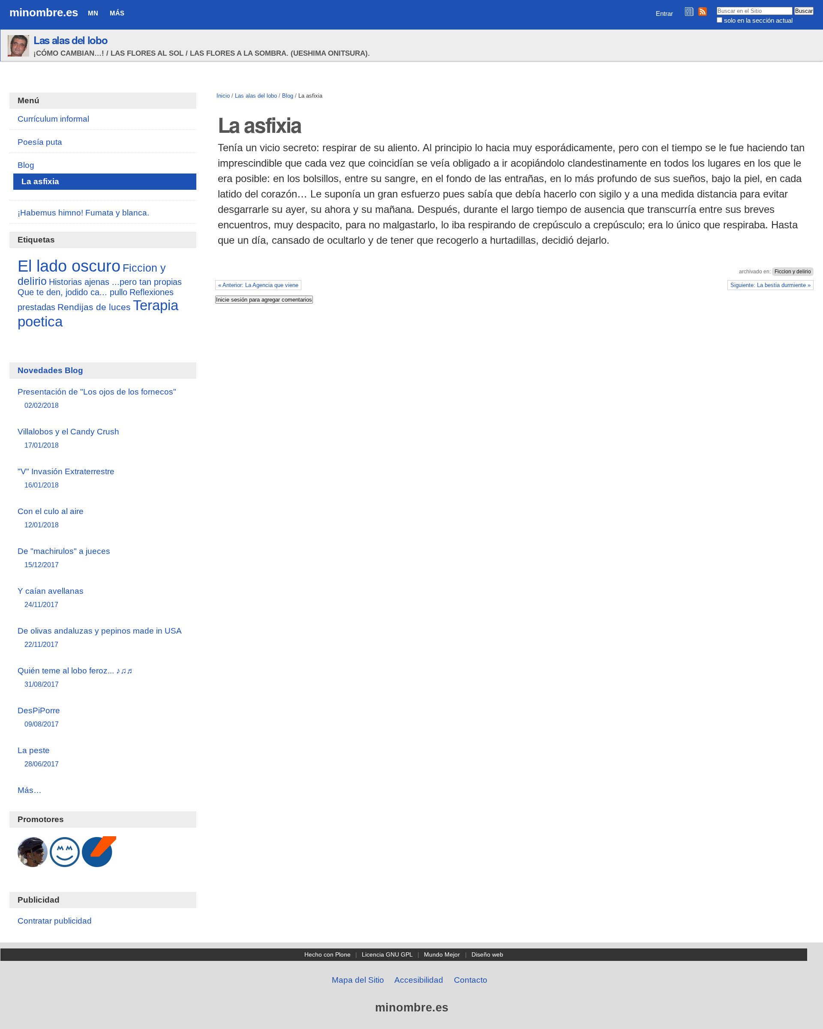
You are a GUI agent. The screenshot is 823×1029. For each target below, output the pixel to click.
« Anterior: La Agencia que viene (258, 285)
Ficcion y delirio (793, 272)
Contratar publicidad (55, 920)
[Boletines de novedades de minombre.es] (689, 11)
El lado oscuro (69, 266)
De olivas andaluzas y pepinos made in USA (100, 637)
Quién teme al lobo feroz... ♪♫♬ (76, 677)
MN (93, 13)
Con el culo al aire (51, 518)
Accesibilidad (418, 979)
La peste (38, 757)
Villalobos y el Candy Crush (68, 438)
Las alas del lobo (70, 40)
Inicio (223, 96)
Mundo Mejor (442, 954)
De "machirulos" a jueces (64, 557)
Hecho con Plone (327, 954)
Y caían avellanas (51, 597)
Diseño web (487, 954)
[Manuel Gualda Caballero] (33, 862)
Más (117, 13)
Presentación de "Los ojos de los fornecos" (97, 398)
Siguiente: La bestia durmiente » (770, 285)
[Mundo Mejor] (65, 862)
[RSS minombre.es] (702, 11)
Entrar (664, 13)
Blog (287, 96)
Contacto (470, 979)
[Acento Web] (99, 862)
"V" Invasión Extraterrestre (66, 478)
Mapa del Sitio (358, 979)
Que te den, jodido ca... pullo (72, 292)
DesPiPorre (39, 717)
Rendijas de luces (94, 307)
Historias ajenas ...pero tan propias (115, 282)
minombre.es (43, 12)
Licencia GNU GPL (387, 954)
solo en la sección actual (758, 20)
